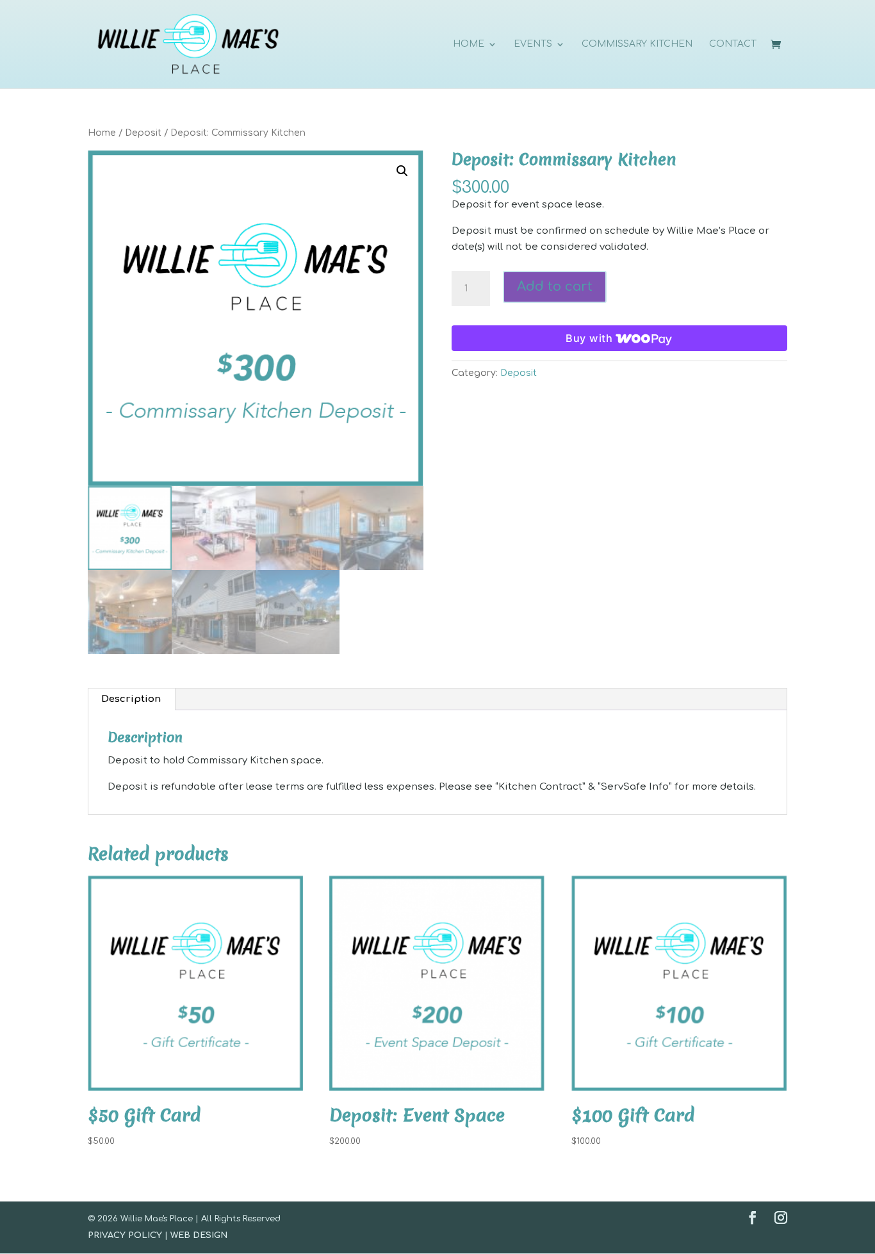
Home (102, 133)
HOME (468, 44)
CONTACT (732, 44)
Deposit (143, 133)
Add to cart (555, 286)
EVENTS (533, 44)
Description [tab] (131, 699)
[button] (402, 171)
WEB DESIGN (198, 1235)
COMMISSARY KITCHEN (637, 44)
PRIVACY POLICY (125, 1235)
